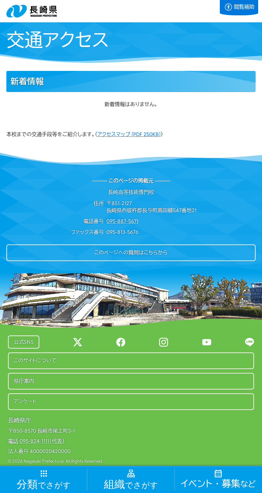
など (218, 484)
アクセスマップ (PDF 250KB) (128, 134)
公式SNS (24, 342)
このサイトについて (35, 360)
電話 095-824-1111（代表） (36, 441)
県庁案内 (24, 381)
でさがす (44, 484)
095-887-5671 (122, 221)
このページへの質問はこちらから (131, 252)
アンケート (25, 401)
